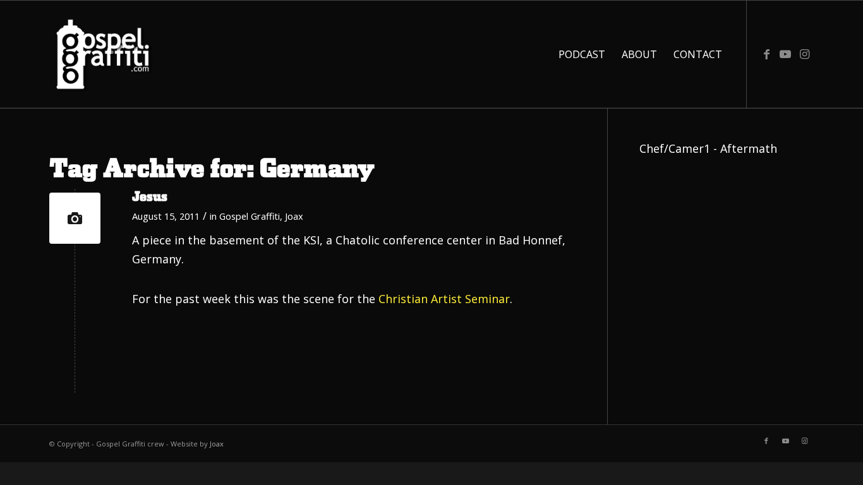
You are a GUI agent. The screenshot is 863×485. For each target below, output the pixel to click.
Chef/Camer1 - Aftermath (708, 148)
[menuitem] (581, 54)
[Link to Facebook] (766, 53)
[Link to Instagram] (804, 53)
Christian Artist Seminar (444, 298)
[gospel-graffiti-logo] (103, 54)
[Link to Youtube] (785, 53)
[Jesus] (74, 218)
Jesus (149, 197)
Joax (294, 216)
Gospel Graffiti (249, 216)
